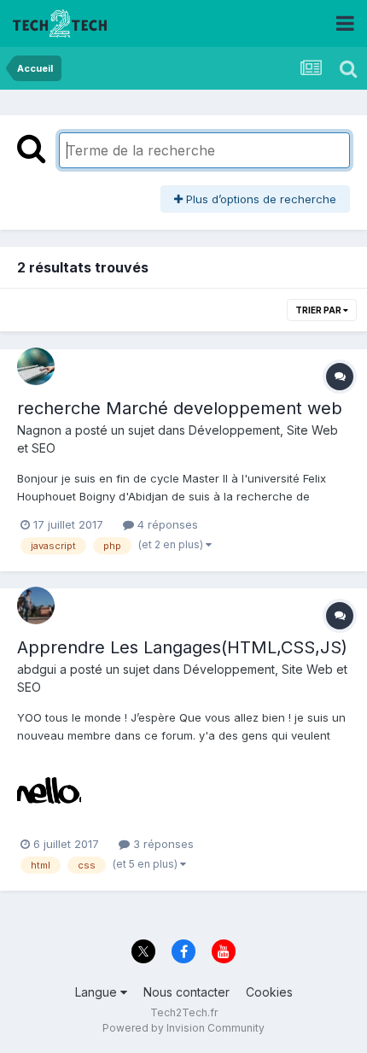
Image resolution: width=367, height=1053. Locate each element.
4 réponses (166, 524)
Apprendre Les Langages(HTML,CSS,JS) (182, 647)
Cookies (269, 992)
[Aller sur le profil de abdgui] (36, 605)
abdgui (36, 669)
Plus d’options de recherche (259, 199)
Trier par (319, 310)
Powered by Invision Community (183, 1027)
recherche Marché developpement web (179, 408)
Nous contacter (186, 992)
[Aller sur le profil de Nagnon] (36, 366)
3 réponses (162, 844)
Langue (97, 992)
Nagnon (39, 430)
